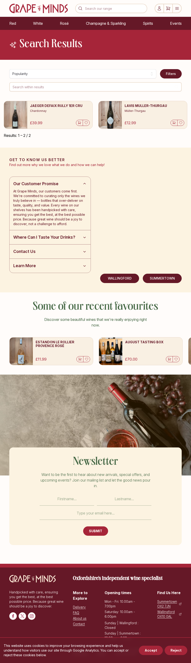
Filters (171, 74)
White (38, 23)
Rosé (64, 23)
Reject (176, 650)
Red (12, 23)
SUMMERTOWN (162, 278)
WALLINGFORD (120, 278)
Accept (151, 650)
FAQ (76, 613)
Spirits (148, 23)
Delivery (79, 607)
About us (79, 618)
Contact (79, 624)
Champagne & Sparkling (106, 23)
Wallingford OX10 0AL (166, 614)
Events (176, 23)
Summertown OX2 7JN (167, 603)
